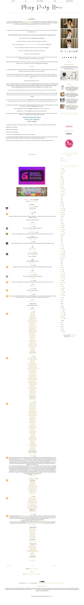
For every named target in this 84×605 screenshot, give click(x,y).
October (61, 172)
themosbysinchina (32, 206)
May (61, 176)
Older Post (55, 565)
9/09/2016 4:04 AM (32, 476)
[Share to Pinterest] (37, 199)
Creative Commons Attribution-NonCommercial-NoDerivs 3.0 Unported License (51, 583)
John (32, 356)
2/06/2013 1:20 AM (32, 209)
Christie (29, 22)
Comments (64, 160)
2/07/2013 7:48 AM (32, 309)
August (61, 195)
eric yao (32, 514)
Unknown (32, 212)
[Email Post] (31, 199)
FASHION (13, 1)
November (62, 170)
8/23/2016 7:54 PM (32, 453)
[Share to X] (35, 199)
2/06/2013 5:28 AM (32, 224)
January (61, 168)
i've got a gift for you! (71, 104)
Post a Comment (32, 560)
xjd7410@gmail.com (32, 478)
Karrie (32, 294)
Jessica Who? (32, 274)
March (61, 178)
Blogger (51, 596)
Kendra (32, 226)
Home (32, 565)
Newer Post (9, 565)
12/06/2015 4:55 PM (32, 353)
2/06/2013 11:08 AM (32, 249)
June (61, 174)
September (62, 193)
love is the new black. (69, 64)
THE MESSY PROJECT (69, 1)
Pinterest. (33, 589)
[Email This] (33, 199)
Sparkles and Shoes (32, 248)
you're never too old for (27, 21)
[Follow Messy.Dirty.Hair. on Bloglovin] (69, 127)
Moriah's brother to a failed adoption (30, 44)
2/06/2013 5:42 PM (32, 272)
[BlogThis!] (34, 199)
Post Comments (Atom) (34, 568)
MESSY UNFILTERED (40, 1)
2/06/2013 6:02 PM (32, 286)
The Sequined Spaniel (32, 232)
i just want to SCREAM (71, 98)
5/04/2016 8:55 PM (32, 399)
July (60, 197)
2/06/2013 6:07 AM (32, 229)
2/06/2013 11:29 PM (32, 301)
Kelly (32, 241)
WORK (55, 1)
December (62, 189)
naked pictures (71, 92)
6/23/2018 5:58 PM (32, 524)
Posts (63, 158)
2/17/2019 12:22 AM (32, 541)
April (61, 221)
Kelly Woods (28, 583)
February (61, 180)
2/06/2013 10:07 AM (32, 239)
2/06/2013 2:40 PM (32, 262)
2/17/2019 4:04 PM (32, 558)
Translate (72, 336)
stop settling (71, 86)
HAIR (26, 1)
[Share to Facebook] (36, 199)
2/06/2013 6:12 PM (32, 291)
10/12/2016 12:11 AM (32, 511)
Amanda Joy (32, 252)
